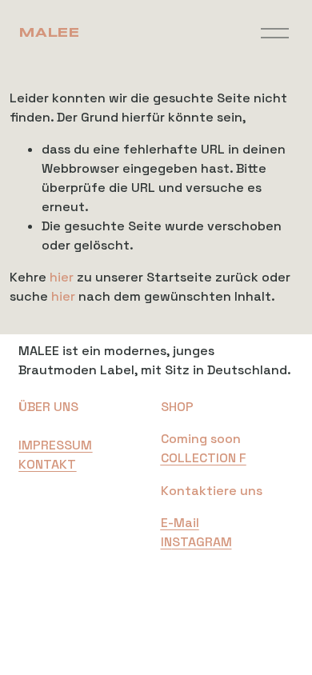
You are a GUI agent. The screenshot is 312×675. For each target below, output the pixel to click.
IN (166, 541)
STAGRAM (202, 541)
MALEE (48, 33)
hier (62, 277)
